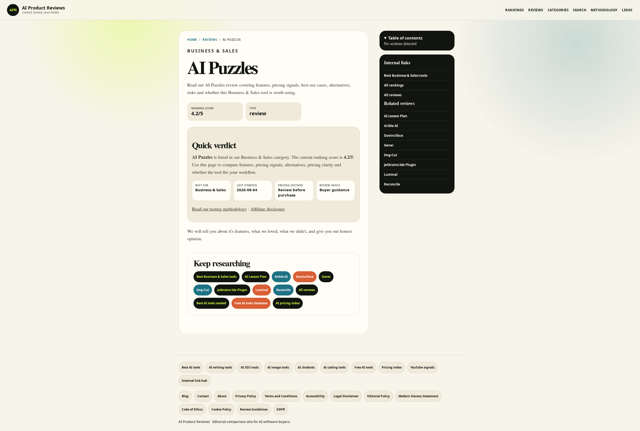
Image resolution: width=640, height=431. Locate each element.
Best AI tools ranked (211, 303)
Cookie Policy (221, 409)
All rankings (394, 85)
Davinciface (305, 276)
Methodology (604, 10)
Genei (326, 276)
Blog (185, 396)
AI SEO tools (250, 367)
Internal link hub (194, 380)
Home (192, 40)
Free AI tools (363, 367)
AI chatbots (306, 367)
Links (627, 10)
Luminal (262, 290)
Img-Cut (202, 290)
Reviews (535, 10)
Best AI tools (191, 367)
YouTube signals (422, 367)
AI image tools (278, 367)
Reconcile (283, 290)
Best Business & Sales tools (216, 276)
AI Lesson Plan (255, 276)
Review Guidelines (254, 409)
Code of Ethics (192, 409)
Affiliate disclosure (267, 209)
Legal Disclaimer (346, 396)
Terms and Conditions (281, 396)
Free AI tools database (251, 303)
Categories (558, 10)
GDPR (280, 409)
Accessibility (315, 396)
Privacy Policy (245, 396)
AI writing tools (220, 367)
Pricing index (392, 367)
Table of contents (405, 38)
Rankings (514, 10)
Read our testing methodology (219, 209)
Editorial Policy (378, 396)
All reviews (307, 290)
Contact (203, 396)
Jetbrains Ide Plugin (232, 290)
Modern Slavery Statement (418, 396)
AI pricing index (288, 303)
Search (579, 10)
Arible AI (281, 276)
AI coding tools (335, 367)
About (222, 396)
